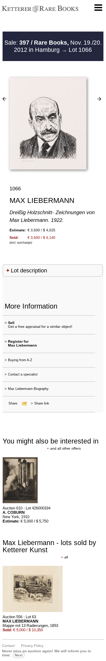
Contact (8, 646)
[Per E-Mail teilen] (22, 403)
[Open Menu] (98, 7)
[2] (4, 99)
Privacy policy (32, 646)
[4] (99, 99)
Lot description (29, 270)
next (19, 655)
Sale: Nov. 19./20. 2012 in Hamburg (53, 46)
